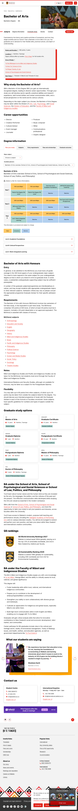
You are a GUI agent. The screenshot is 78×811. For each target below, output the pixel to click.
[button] (62, 803)
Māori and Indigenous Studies (17, 337)
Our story (6, 764)
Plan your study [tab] (10, 147)
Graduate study (32, 31)
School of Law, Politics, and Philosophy (27, 507)
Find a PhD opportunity (47, 748)
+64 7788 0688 (49, 693)
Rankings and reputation (10, 771)
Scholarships (7, 751)
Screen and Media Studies (16, 356)
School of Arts (23, 505)
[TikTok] (15, 807)
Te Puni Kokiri (30, 633)
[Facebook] (4, 807)
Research (42, 751)
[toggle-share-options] (9, 719)
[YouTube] (22, 807)
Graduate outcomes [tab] (65, 147)
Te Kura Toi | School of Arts (13, 66)
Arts (30, 104)
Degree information (18, 31)
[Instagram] (8, 807)
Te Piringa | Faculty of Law (13, 69)
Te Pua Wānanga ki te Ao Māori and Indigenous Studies (21, 63)
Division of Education (21, 106)
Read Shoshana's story (34, 669)
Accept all (38, 805)
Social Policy (11, 359)
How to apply (7, 745)
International (43, 742)
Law (34, 104)
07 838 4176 (11, 694)
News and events (8, 767)
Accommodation (45, 755)
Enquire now (10, 699)
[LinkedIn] (11, 807)
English (9, 327)
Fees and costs (7, 748)
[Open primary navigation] (2, 3)
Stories (42, 31)
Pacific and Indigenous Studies (18, 343)
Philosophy (11, 346)
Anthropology (12, 321)
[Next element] (3, 658)
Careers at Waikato (8, 774)
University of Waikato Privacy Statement (45, 800)
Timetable (6, 742)
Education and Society (15, 324)
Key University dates (46, 745)
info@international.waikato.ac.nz (54, 696)
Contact (50, 31)
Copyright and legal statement (12, 801)
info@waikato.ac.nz (13, 696)
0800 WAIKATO (12, 691)
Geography (11, 330)
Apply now (69, 3)
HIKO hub (6, 755)
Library (5, 777)
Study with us (11, 10)
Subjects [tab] (21, 147)
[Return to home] (10, 3)
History (9, 333)
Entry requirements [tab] (33, 147)
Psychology (41, 104)
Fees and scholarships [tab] (49, 147)
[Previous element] (74, 658)
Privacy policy (28, 801)
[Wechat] (18, 807)
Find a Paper (28, 56)
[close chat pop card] (74, 790)
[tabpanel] (39, 204)
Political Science (13, 349)
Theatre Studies (12, 366)
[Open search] (75, 3)
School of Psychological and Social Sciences (18, 72)
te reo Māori (10, 577)
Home (5, 10)
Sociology (10, 362)
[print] (5, 719)
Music (9, 340)
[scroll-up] (72, 719)
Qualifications (19, 10)
